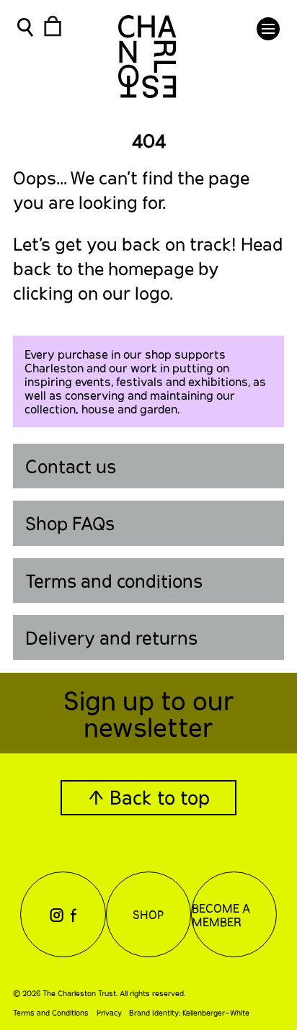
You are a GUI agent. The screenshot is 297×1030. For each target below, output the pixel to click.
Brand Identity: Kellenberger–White (189, 1012)
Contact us (70, 466)
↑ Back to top (149, 797)
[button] (268, 29)
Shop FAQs (70, 523)
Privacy (109, 1012)
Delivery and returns (111, 637)
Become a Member (221, 914)
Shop (148, 914)
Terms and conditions (114, 580)
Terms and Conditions (51, 1012)
